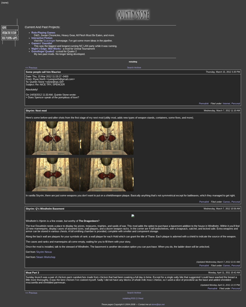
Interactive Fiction (41, 38)
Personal (235, 103)
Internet (226, 103)
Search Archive (134, 67)
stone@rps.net (158, 304)
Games (226, 202)
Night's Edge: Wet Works (46, 48)
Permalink (204, 103)
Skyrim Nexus (44, 252)
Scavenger (49, 40)
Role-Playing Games (43, 32)
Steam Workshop (45, 257)
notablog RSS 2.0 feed (133, 298)
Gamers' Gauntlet (41, 43)
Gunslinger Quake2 (42, 51)
